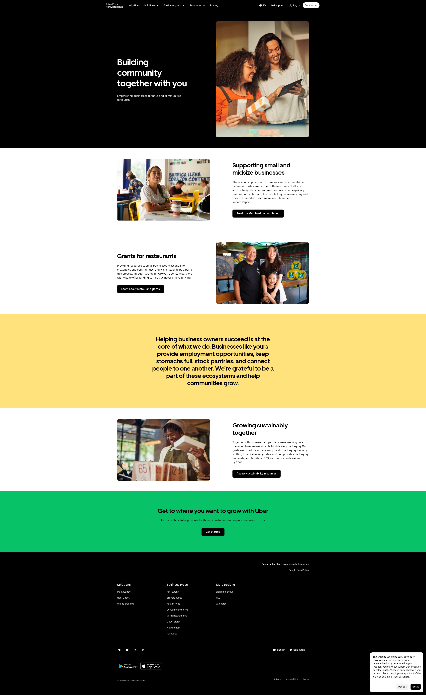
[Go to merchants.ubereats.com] (114, 5)
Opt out (402, 686)
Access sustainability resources (256, 473)
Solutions (149, 5)
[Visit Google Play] (128, 666)
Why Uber (134, 5)
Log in (296, 5)
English (281, 650)
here (406, 676)
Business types (172, 5)
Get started (311, 5)
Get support (278, 5)
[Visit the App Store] (151, 666)
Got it (416, 686)
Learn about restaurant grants (140, 289)
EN (264, 5)
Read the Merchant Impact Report (258, 213)
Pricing (214, 5)
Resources (195, 5)
